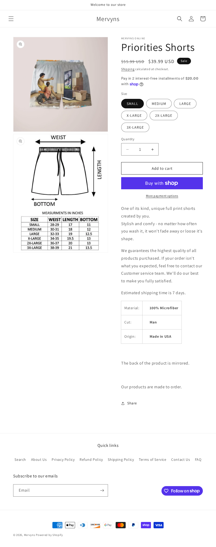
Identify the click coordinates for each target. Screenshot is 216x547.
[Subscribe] (102, 490)
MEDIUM (159, 103)
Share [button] (132, 403)
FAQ (198, 459)
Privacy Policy (63, 459)
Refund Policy (91, 459)
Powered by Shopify (49, 535)
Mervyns (29, 535)
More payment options (162, 196)
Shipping (128, 69)
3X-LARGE (135, 127)
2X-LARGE (163, 115)
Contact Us (180, 459)
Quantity (127, 139)
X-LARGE (134, 115)
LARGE (185, 103)
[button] (11, 19)
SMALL (132, 103)
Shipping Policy (121, 459)
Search (20, 459)
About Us (39, 459)
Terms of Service (152, 459)
